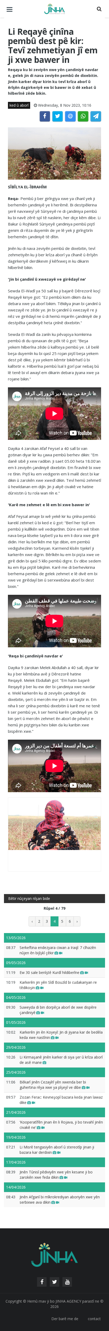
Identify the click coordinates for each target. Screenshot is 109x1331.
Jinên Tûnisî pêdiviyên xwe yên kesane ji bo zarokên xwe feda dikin (56, 1174)
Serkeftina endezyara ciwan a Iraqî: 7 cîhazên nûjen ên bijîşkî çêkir (58, 950)
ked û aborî (19, 105)
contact (94, 1318)
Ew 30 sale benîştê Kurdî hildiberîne (49, 972)
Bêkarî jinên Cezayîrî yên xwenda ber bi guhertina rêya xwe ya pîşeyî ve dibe (53, 1084)
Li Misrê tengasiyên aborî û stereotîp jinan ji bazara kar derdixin (57, 1149)
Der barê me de (64, 1318)
